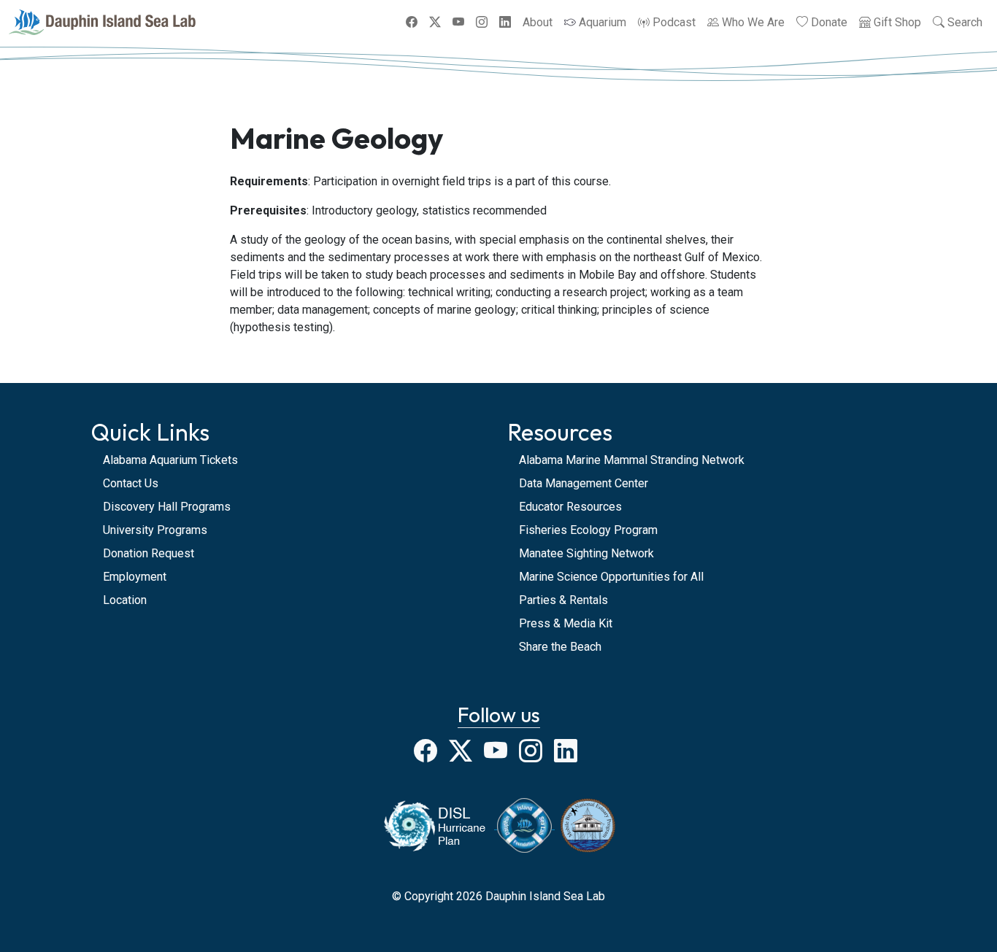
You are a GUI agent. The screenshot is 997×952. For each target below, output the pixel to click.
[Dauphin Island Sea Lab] (102, 22)
